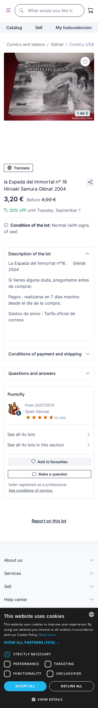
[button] (49, 254)
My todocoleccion (74, 27)
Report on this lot (49, 520)
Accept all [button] (25, 686)
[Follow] (85, 61)
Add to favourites (53, 462)
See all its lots (21, 434)
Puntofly (16, 394)
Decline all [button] (71, 686)
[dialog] (49, 658)
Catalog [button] (14, 27)
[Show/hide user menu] (7, 10)
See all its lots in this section (35, 444)
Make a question (52, 474)
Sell (38, 27)
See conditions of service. (31, 490)
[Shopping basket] (91, 10)
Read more (47, 635)
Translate (22, 168)
